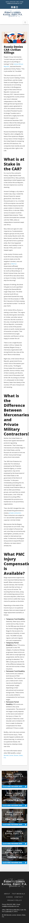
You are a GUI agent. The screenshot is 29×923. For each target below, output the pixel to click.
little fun (13, 264)
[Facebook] (12, 7)
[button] (25, 22)
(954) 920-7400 (14, 2)
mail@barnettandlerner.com (14, 3)
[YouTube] (17, 7)
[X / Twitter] (14, 7)
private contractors (15, 513)
